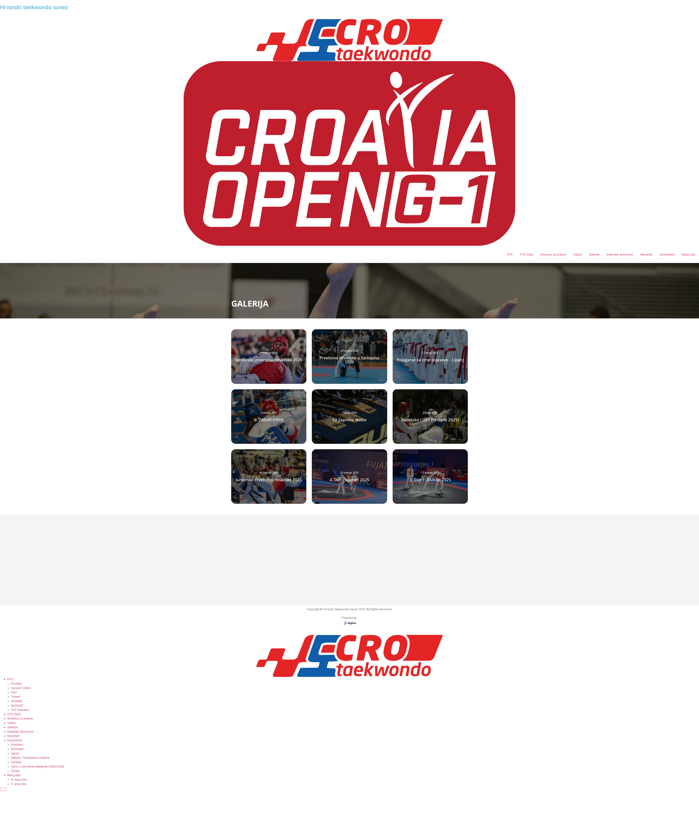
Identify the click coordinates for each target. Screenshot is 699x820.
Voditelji (16, 701)
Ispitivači (17, 705)
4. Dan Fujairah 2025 (349, 479)
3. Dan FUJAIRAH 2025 (430, 479)
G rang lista (19, 779)
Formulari (17, 749)
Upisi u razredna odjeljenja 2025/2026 (37, 766)
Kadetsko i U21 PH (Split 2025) (430, 419)
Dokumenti (667, 254)
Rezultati (646, 254)
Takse (15, 753)
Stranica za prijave (553, 254)
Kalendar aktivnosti (620, 254)
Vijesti (577, 254)
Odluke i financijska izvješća (30, 757)
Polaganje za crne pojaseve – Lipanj (430, 359)
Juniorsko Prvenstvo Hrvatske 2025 (269, 479)
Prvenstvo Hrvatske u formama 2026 (349, 359)
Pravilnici (17, 744)
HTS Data (526, 254)
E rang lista (18, 784)
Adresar (16, 762)
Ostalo (15, 771)
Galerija (594, 254)
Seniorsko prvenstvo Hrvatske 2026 (268, 359)
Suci (14, 692)
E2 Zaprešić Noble (349, 419)
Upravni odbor (21, 688)
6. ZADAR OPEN (268, 419)
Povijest (16, 683)
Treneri (15, 696)
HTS (510, 254)
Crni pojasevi (20, 710)
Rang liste (688, 254)
